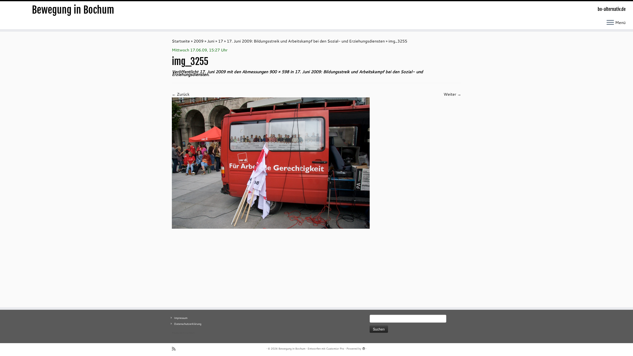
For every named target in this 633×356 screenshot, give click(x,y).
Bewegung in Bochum (73, 10)
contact (190, 333)
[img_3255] (271, 162)
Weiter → (452, 94)
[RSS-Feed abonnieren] (175, 348)
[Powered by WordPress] (363, 347)
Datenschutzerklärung (187, 324)
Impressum (180, 318)
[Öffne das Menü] (610, 22)
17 (220, 41)
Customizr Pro (335, 349)
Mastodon (178, 333)
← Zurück (180, 94)
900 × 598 (278, 71)
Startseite (181, 41)
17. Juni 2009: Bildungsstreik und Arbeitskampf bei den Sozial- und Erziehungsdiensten (306, 41)
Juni (210, 41)
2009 (198, 41)
